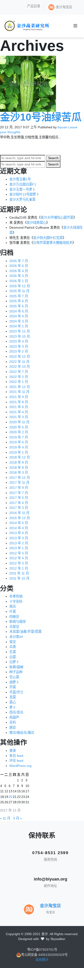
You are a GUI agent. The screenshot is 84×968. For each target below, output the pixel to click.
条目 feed (16, 756)
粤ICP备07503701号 (42, 949)
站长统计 (42, 959)
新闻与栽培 (17, 621)
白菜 (12, 657)
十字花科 (15, 601)
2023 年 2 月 (18, 351)
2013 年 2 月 (18, 543)
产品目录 (33, 6)
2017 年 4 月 (18, 503)
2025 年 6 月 (18, 301)
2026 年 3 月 (18, 276)
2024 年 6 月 (18, 311)
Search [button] (53, 158)
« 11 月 (5, 818)
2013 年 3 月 (18, 538)
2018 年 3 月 (18, 472)
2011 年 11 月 (19, 573)
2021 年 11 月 (19, 392)
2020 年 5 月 (18, 427)
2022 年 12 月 (19, 356)
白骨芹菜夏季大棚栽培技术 (52, 243)
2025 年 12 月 (19, 286)
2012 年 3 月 (18, 563)
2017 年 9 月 (18, 487)
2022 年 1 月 (18, 382)
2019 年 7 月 (18, 437)
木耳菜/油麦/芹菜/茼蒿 (25, 631)
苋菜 (12, 697)
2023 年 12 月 (19, 331)
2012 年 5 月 (18, 553)
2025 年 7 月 (18, 296)
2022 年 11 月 (19, 361)
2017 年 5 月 (18, 498)
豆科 (12, 722)
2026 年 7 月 (18, 261)
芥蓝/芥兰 (16, 692)
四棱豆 (14, 617)
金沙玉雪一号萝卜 (22, 189)
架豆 (12, 642)
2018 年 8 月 (18, 467)
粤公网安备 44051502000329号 (44, 955)
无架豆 (14, 627)
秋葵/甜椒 (16, 667)
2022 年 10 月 (19, 366)
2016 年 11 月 (19, 513)
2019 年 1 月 (18, 452)
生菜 (12, 652)
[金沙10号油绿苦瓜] (28, 83)
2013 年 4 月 (18, 533)
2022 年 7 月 (18, 372)
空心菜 (14, 677)
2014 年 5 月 (18, 523)
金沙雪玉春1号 (20, 179)
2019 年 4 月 (18, 447)
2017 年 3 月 (18, 508)
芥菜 (12, 687)
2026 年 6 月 (18, 266)
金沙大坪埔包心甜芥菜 (57, 217)
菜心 (12, 702)
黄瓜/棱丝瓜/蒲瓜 (21, 732)
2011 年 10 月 (19, 578)
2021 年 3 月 (18, 417)
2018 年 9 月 (18, 462)
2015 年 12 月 (19, 518)
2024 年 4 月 (18, 316)
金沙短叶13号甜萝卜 (24, 194)
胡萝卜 (14, 682)
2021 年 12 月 (19, 387)
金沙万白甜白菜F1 (22, 184)
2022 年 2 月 (18, 377)
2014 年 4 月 (18, 528)
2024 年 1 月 (18, 326)
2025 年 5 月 (18, 306)
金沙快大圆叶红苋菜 (48, 238)
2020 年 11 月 (19, 422)
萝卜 (12, 707)
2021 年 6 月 (18, 407)
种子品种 (15, 672)
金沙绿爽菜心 (36, 222)
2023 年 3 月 (18, 346)
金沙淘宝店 (64, 7)
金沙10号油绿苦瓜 (40, 117)
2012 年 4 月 (18, 558)
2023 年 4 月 (18, 341)
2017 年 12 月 (19, 477)
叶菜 (12, 611)
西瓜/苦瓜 (16, 712)
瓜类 (12, 647)
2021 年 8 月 (18, 402)
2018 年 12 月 (19, 457)
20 (10, 797)
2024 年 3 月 (18, 321)
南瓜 (12, 606)
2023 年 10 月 (19, 336)
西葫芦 (14, 717)
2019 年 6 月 (18, 442)
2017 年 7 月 (18, 493)
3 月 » (17, 818)
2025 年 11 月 (19, 291)
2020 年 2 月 (18, 432)
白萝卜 (14, 662)
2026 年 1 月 (18, 281)
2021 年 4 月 (18, 412)
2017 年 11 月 (19, 482)
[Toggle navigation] (75, 26)
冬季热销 (15, 596)
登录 (12, 750)
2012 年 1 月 (18, 568)
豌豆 (12, 727)
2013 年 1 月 (18, 548)
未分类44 (16, 637)
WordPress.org (20, 766)
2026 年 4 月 (18, 271)
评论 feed (16, 760)
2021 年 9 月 (18, 397)
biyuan (62, 127)
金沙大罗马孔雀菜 (22, 199)
